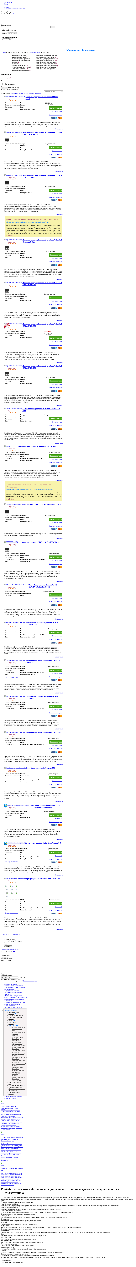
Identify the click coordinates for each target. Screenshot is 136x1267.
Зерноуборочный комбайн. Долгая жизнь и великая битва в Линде (32, 219)
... (11, 934)
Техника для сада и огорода (13, 1007)
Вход (6, 4)
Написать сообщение (55, 115)
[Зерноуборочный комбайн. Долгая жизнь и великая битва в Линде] (27, 222)
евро (14, 77)
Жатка (10, 1020)
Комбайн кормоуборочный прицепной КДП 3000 (36, 446)
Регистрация (8, 2)
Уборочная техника (34, 52)
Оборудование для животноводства (15, 997)
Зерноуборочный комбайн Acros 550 (40, 768)
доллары (7, 77)
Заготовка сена (9, 989)
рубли (10, 77)
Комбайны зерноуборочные (45, 60)
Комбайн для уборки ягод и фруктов (18, 1046)
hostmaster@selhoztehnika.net (7, 14)
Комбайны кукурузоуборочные (46, 65)
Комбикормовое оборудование (14, 999)
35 (13, 934)
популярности (15, 93)
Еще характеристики (11, 677)
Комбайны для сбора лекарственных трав (19, 56)
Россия (12, 941)
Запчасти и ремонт (10, 1098)
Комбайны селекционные (20, 70)
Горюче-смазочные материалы (13, 1096)
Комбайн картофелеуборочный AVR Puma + (43, 732)
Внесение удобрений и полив (13, 986)
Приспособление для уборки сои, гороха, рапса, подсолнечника (17, 1088)
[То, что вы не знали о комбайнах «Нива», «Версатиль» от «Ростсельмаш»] (30, 489)
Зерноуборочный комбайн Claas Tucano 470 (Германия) (47, 806)
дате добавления (35, 93)
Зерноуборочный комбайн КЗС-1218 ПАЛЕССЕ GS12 (38, 542)
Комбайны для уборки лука (21, 59)
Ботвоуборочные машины (14, 1013)
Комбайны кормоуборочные (45, 63)
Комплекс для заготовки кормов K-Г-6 (45, 504)
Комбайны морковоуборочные (46, 67)
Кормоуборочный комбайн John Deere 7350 (42, 879)
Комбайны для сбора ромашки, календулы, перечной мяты (46, 56)
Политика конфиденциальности (14, 9)
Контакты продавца (56, 108)
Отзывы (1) (58, 818)
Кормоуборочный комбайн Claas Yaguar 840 (43, 843)
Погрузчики (8, 1001)
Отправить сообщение (30, 981)
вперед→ (17, 934)
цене (21, 93)
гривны (2, 77)
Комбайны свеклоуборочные (45, 68)
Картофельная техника (11, 991)
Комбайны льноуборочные (21, 67)
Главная (6, 7)
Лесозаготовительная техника (13, 992)
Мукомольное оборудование (13, 996)
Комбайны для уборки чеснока (46, 59)
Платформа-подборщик (16, 1085)
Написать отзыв (57, 111)
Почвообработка (9, 1006)
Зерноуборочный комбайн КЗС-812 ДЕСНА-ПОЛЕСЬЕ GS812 (43, 586)
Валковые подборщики (16, 1015)
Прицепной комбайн (18, 68)
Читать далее (59, 129)
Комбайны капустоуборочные (46, 62)
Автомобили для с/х (10, 984)
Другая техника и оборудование (14, 987)
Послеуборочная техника (12, 1004)
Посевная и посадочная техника (14, 1002)
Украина (19, 941)
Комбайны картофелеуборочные (19, 64)
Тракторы (7, 994)
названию (27, 93)
